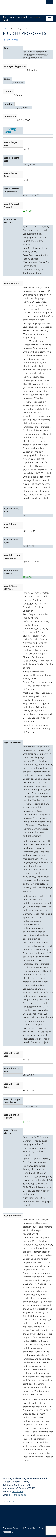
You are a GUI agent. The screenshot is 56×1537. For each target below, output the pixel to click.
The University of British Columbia (20, 6)
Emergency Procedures (12, 1528)
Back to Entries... (11, 40)
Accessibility (8, 1532)
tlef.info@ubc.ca (17, 1495)
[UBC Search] (49, 3)
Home (6, 29)
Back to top (9, 1501)
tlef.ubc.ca (17, 1491)
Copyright (43, 1528)
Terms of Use (30, 1528)
